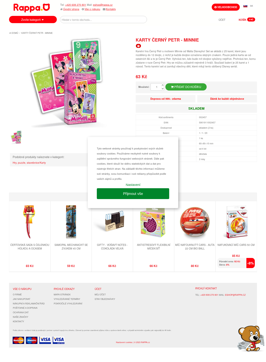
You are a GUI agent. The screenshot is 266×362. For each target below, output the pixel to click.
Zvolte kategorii (31, 20)
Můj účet (100, 294)
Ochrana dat (21, 312)
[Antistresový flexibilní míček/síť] (153, 222)
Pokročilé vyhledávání (68, 303)
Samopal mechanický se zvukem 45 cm (71, 246)
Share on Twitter (253, 39)
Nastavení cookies (124, 342)
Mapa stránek (62, 294)
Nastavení (133, 185)
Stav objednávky (105, 298)
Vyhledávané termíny (67, 298)
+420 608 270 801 (75, 5)
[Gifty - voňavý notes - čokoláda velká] (112, 222)
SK (251, 5)
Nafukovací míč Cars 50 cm (236, 245)
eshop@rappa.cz (103, 5)
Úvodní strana (71, 9)
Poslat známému (239, 39)
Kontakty (111, 9)
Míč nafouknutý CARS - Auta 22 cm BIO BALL (194, 246)
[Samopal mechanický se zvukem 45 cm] (71, 222)
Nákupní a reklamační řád (29, 303)
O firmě (17, 294)
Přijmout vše (133, 194)
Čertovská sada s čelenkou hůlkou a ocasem (29, 246)
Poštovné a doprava (25, 307)
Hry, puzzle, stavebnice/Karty (29, 162)
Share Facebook (246, 39)
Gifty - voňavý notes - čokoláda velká (112, 246)
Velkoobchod (227, 7)
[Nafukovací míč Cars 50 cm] (236, 222)
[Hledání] (143, 19)
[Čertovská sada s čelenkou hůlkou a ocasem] (29, 222)
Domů (14, 32)
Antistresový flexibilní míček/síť (153, 246)
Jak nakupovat (21, 298)
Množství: (143, 87)
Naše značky (20, 316)
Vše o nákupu (92, 9)
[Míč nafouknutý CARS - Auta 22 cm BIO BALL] (194, 222)
